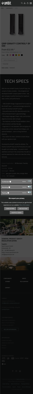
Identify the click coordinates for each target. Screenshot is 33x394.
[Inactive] (29, 186)
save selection (23, 209)
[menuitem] (30, 3)
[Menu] (30, 3)
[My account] (24, 3)
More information (24, 205)
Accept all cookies (16, 213)
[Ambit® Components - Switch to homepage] (7, 3)
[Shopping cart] (27, 3)
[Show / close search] (21, 3)
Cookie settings (10, 209)
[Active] (29, 181)
